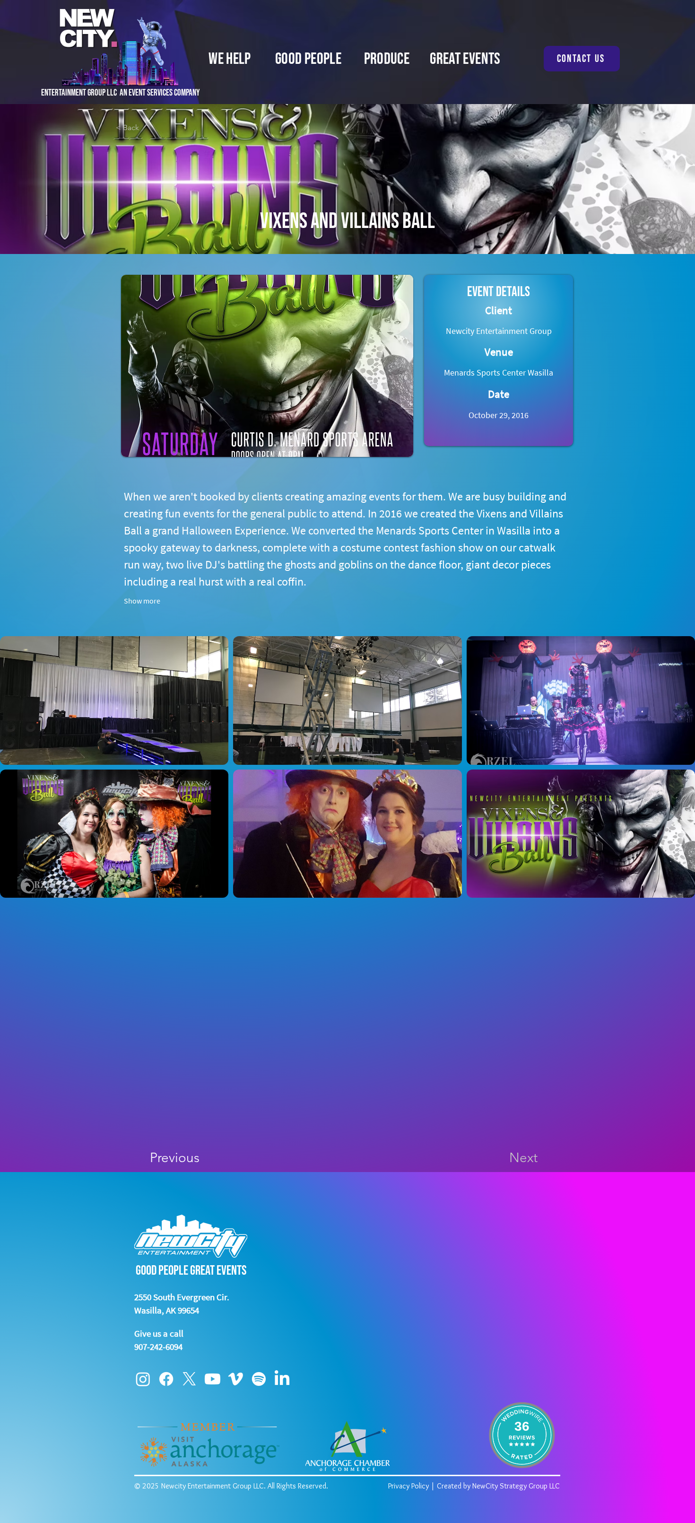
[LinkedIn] (282, 1379)
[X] (189, 1379)
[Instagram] (143, 1379)
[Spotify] (259, 1379)
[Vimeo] (235, 1379)
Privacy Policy (408, 1485)
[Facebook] (166, 1379)
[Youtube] (212, 1379)
